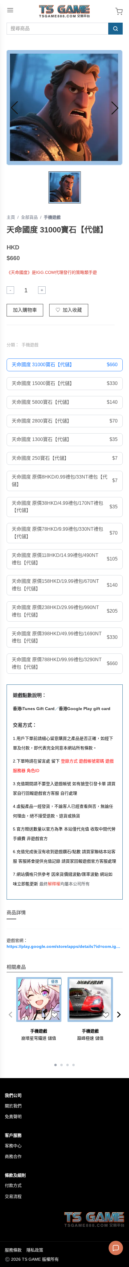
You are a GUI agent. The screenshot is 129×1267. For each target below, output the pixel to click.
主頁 (11, 217)
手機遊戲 (52, 217)
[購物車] (119, 11)
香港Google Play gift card (84, 708)
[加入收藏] (54, 1015)
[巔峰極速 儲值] (90, 999)
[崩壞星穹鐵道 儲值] (39, 999)
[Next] (119, 1014)
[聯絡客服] (116, 1248)
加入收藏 (69, 310)
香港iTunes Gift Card (34, 708)
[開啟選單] (10, 10)
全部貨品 (29, 217)
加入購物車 (25, 310)
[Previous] (10, 1014)
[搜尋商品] (115, 29)
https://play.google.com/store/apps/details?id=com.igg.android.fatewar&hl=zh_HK (65, 946)
